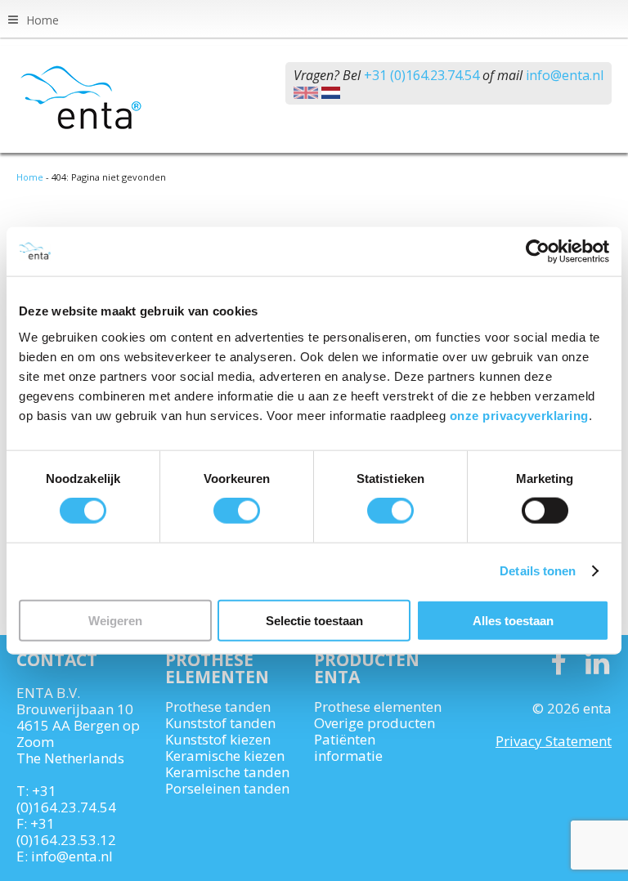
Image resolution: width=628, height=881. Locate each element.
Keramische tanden (227, 772)
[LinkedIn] (597, 663)
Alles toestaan (513, 620)
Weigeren (115, 620)
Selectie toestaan (314, 620)
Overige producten (374, 723)
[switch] (236, 511)
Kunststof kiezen (218, 739)
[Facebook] (558, 663)
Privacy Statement (554, 740)
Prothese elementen (378, 707)
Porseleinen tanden (227, 788)
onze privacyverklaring (519, 415)
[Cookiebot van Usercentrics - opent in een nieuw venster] (537, 251)
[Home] (98, 97)
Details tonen (538, 571)
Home (42, 20)
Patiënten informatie (348, 747)
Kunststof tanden (220, 723)
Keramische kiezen (225, 756)
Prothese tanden (218, 707)
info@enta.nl (564, 75)
